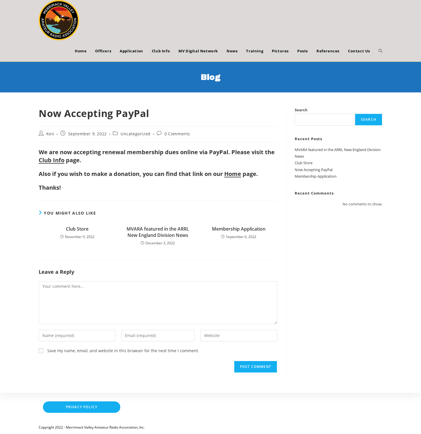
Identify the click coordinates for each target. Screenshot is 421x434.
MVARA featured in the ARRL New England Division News (158, 232)
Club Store (77, 229)
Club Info (51, 160)
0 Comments (177, 133)
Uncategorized (136, 133)
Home (232, 174)
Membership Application (238, 229)
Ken (50, 133)
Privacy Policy (82, 407)
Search (301, 109)
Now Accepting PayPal (314, 169)
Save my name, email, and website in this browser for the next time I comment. (123, 350)
